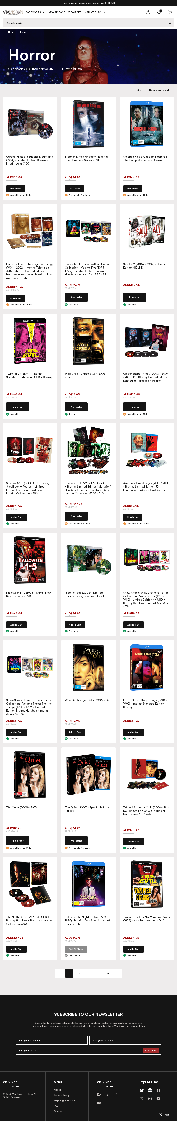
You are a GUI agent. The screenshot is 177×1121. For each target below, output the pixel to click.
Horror (23, 32)
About (57, 1089)
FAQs (57, 1105)
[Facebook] (99, 1094)
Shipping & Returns (65, 1100)
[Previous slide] (48, 3)
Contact (58, 1111)
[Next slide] (128, 3)
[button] (159, 12)
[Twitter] (107, 1094)
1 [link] (69, 973)
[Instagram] (115, 1094)
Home (11, 32)
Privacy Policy (61, 1095)
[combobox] (84, 23)
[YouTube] (99, 1103)
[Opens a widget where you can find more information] (164, 1115)
